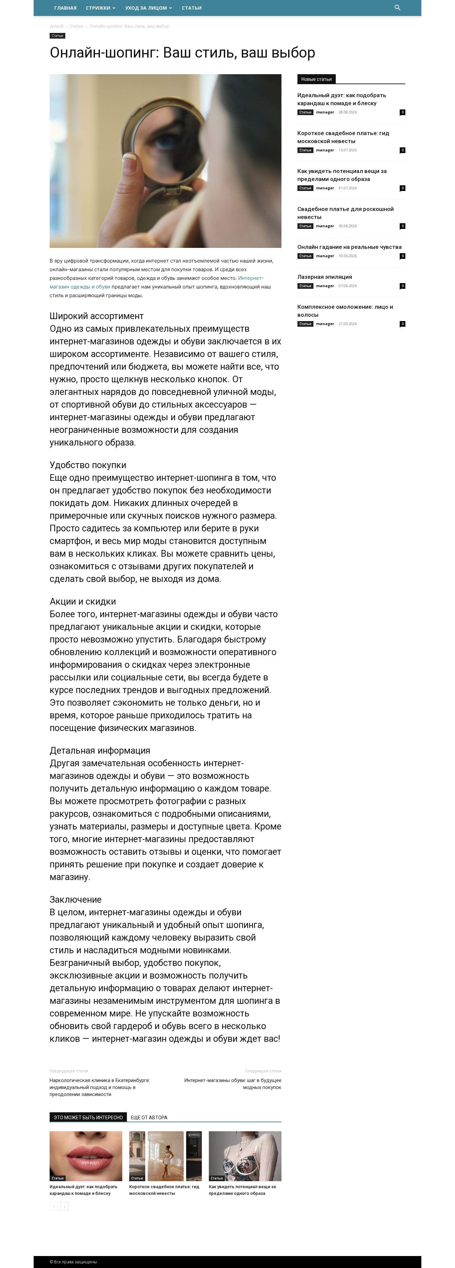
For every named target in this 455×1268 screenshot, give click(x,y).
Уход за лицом (146, 8)
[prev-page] (54, 1206)
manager (325, 111)
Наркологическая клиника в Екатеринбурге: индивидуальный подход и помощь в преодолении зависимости (100, 1087)
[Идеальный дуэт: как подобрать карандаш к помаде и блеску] (86, 1156)
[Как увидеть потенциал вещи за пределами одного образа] (245, 1156)
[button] (397, 8)
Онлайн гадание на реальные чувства (349, 247)
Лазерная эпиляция (324, 276)
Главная (65, 8)
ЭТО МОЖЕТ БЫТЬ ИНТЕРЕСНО (88, 1117)
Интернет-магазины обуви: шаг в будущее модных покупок (232, 1083)
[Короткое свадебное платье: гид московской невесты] (165, 1156)
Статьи (192, 8)
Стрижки (98, 8)
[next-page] (64, 1206)
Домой (57, 26)
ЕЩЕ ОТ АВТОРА (149, 1117)
